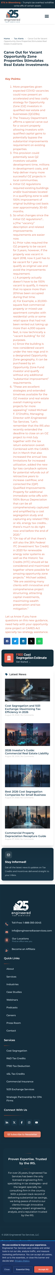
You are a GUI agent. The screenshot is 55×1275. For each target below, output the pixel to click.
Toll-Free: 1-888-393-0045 (26, 922)
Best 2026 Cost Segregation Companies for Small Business (25, 793)
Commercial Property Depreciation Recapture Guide (25, 834)
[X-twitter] (14, 1122)
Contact (11, 1030)
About (10, 968)
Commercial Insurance (19, 1081)
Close (7, 1269)
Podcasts (11, 1007)
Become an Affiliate (23, 949)
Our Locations (20, 938)
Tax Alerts (19, 38)
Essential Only (23, 1269)
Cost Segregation (16, 1050)
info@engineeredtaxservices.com (32, 930)
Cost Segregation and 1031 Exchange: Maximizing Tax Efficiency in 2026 (22, 709)
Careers (11, 1015)
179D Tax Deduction (18, 1066)
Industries (12, 984)
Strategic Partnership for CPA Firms (24, 1099)
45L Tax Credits (15, 1073)
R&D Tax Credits (16, 1058)
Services (11, 976)
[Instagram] (29, 1122)
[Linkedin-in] (7, 1122)
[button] (7, 641)
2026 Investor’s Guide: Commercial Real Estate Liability (27, 752)
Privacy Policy (22, 1261)
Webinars (12, 999)
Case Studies (14, 992)
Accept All (43, 1269)
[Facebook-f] (22, 1122)
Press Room (13, 1023)
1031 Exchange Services (20, 1089)
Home (7, 38)
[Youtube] (36, 1122)
